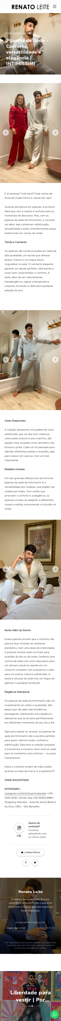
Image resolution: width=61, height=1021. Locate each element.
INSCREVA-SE (48, 928)
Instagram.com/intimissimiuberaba (25, 793)
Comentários (32, 852)
